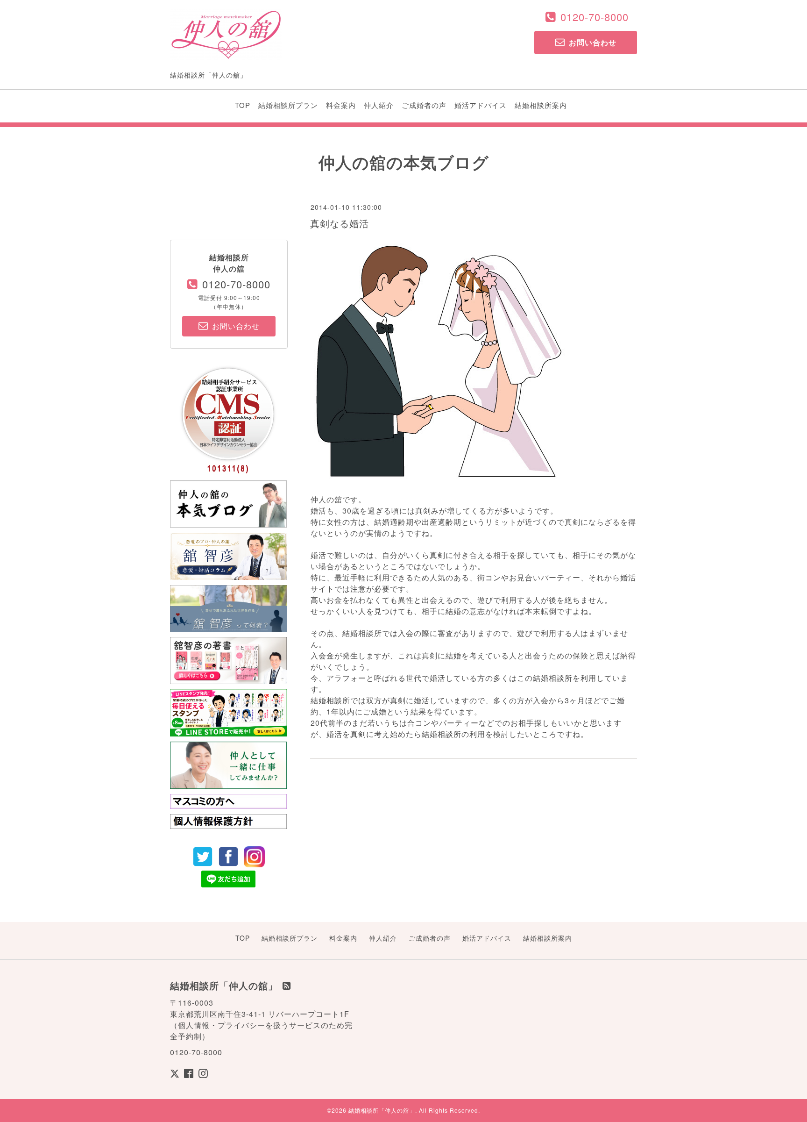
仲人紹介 (379, 105)
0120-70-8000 (594, 16)
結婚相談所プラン (288, 105)
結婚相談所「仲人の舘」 (381, 1110)
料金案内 (341, 105)
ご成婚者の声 (424, 105)
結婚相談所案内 (541, 105)
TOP (242, 105)
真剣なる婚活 (339, 223)
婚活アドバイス (480, 105)
